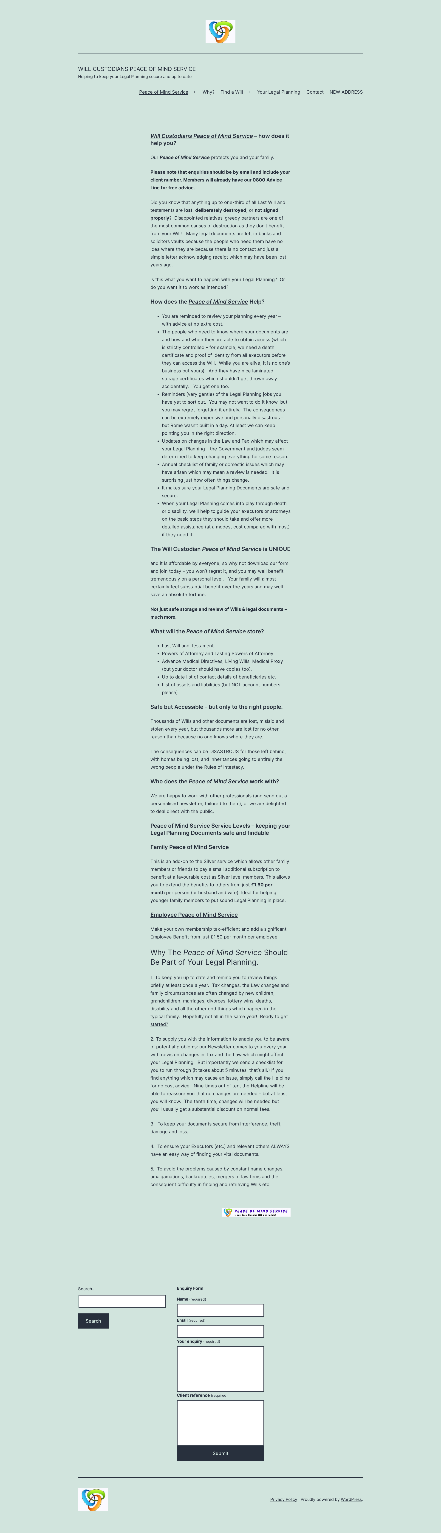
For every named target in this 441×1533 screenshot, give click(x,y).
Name (191, 1299)
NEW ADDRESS (346, 92)
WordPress (351, 1499)
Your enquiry (198, 1341)
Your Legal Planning (278, 92)
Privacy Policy (283, 1499)
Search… (87, 1288)
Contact (315, 92)
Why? (209, 92)
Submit (220, 1453)
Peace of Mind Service (163, 92)
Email (191, 1320)
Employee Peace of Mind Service (194, 914)
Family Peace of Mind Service (189, 847)
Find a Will (231, 92)
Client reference (202, 1395)
